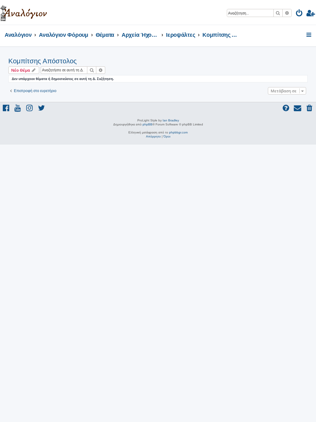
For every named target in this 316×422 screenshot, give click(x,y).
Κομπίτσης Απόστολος (42, 61)
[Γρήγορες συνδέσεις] (309, 35)
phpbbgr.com (178, 132)
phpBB (147, 124)
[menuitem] (299, 14)
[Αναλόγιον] (23, 12)
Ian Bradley (171, 120)
